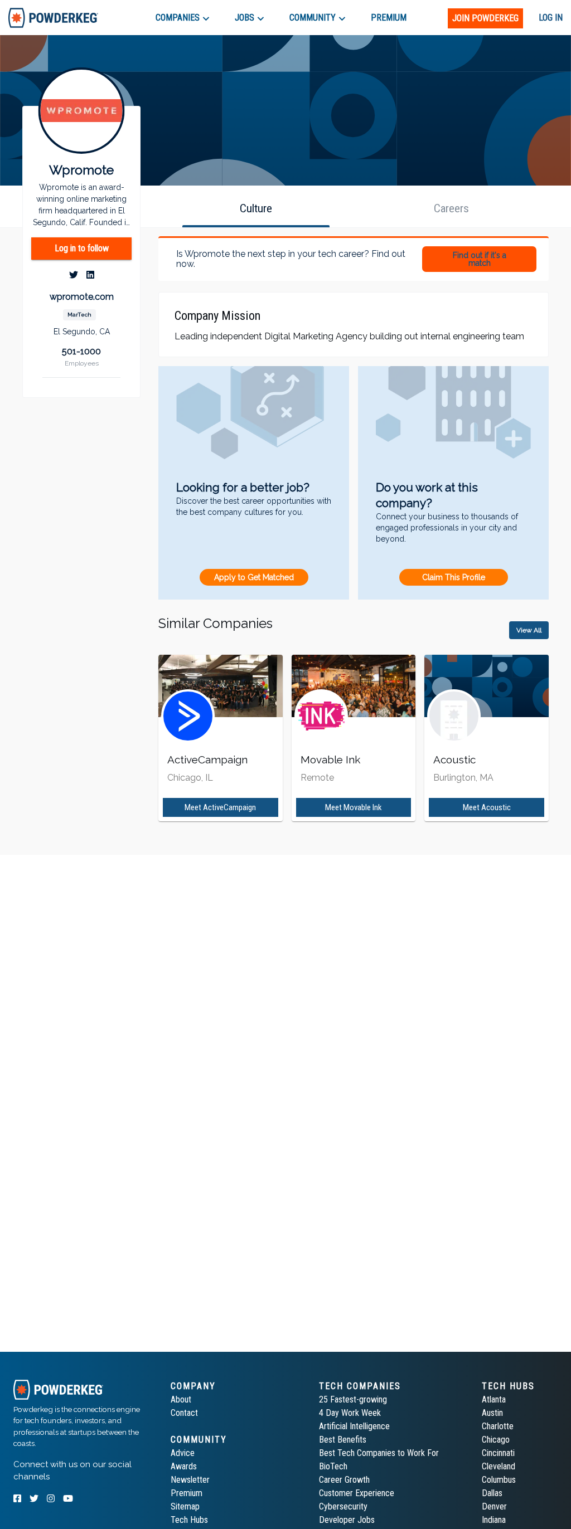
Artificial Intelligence (354, 1426)
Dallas (492, 1493)
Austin (492, 1413)
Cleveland (498, 1466)
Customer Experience (356, 1493)
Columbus (499, 1479)
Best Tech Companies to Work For (379, 1453)
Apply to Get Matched (254, 577)
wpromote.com (82, 296)
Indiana (494, 1520)
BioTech (333, 1466)
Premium (186, 1493)
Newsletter (190, 1479)
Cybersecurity (343, 1506)
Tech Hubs (189, 1520)
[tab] (53, 17)
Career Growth (344, 1479)
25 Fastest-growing (353, 1399)
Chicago (496, 1439)
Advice (183, 1453)
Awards (184, 1466)
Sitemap (185, 1506)
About (181, 1399)
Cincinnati (498, 1453)
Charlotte (498, 1426)
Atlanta (494, 1399)
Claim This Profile (453, 577)
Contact (184, 1413)
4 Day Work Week (350, 1413)
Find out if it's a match (479, 259)
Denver (494, 1506)
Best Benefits (342, 1439)
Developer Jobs (347, 1520)
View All (528, 630)
